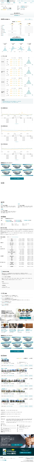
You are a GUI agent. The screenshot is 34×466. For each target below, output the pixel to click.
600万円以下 (20, 426)
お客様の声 (25, 2)
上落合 (5, 305)
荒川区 (7, 422)
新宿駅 (9, 416)
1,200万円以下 (29, 426)
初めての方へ (2, 2)
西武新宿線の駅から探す (3, 414)
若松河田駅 (20, 420)
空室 (22, 429)
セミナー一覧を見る (17, 178)
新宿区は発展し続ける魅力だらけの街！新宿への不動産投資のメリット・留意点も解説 (12, 101)
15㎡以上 (4, 429)
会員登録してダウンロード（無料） (25, 452)
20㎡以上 (6, 429)
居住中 (21, 429)
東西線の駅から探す (3, 410)
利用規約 (4, 458)
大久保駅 (10, 365)
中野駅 (7, 410)
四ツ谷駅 (22, 420)
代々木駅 (7, 416)
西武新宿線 (26, 220)
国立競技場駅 (7, 420)
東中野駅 (10, 221)
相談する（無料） (17, 444)
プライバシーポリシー (8, 458)
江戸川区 (15, 422)
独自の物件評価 (8, 2)
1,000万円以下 (26, 426)
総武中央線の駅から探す (3, 416)
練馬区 (10, 422)
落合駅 (24, 7)
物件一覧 (20, 2)
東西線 (22, 7)
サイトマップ (14, 458)
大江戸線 (17, 220)
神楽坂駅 (16, 410)
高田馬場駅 (11, 410)
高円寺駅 (16, 416)
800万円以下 (23, 426)
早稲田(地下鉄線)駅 (13, 410)
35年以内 (4, 428)
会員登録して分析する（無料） (17, 39)
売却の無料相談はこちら (17, 15)
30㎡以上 (10, 429)
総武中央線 (7, 221)
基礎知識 (14, 2)
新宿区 (4, 305)
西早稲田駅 (17, 420)
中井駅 (18, 220)
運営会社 (11, 458)
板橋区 (8, 422)
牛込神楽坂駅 (10, 420)
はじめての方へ (1, 458)
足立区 (11, 422)
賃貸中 (19, 429)
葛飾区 (13, 422)
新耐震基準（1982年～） (7, 428)
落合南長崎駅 (10, 375)
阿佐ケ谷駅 (19, 416)
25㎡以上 (8, 429)
